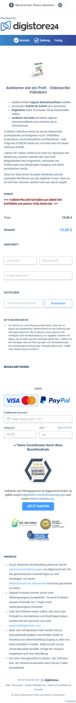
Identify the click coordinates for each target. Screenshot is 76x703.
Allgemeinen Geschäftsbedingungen (43, 494)
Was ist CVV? (65, 427)
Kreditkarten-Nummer (15, 412)
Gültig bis (9, 428)
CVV (42, 428)
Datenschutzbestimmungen (25, 569)
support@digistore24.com (25, 625)
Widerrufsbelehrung (42, 498)
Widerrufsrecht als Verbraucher (28, 583)
